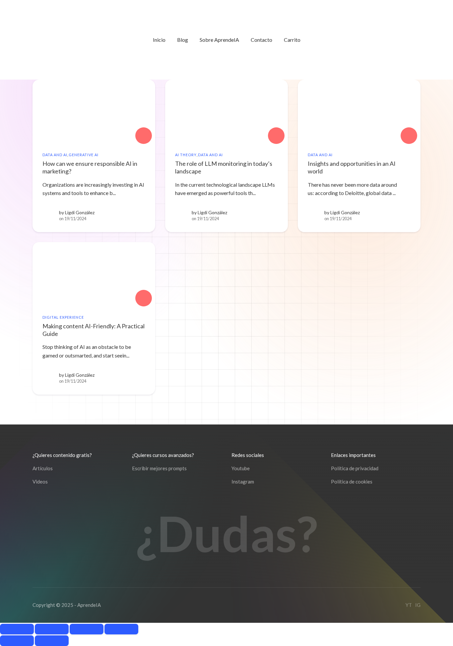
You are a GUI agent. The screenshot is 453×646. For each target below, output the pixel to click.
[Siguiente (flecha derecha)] (52, 640)
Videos (40, 481)
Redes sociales (247, 455)
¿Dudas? (226, 533)
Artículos (42, 468)
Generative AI (83, 155)
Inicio (159, 39)
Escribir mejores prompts (159, 468)
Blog (182, 39)
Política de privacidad (354, 468)
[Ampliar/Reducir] (17, 629)
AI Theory (186, 155)
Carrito (292, 39)
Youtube (240, 468)
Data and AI (54, 155)
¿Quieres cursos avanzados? (163, 455)
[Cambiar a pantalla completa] (52, 629)
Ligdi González (80, 212)
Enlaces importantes (353, 455)
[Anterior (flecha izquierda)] (17, 640)
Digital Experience (63, 317)
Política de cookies (351, 481)
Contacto (261, 39)
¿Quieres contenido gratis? (62, 455)
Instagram (242, 481)
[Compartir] (86, 629)
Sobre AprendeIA (219, 39)
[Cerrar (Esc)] (121, 629)
